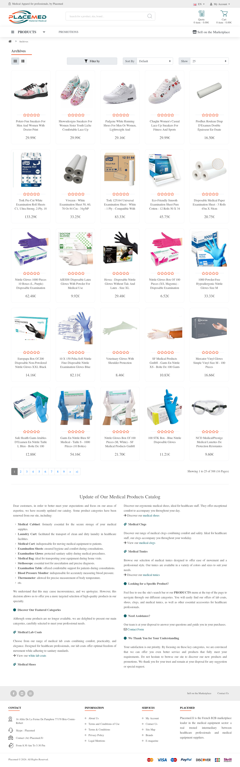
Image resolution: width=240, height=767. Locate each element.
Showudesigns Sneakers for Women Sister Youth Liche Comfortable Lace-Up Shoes (75, 127)
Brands (149, 735)
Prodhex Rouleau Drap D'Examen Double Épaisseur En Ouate (209, 125)
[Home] (10, 41)
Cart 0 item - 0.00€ (224, 21)
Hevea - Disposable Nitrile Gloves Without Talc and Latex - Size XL (120, 283)
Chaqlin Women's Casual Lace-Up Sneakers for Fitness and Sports (165, 125)
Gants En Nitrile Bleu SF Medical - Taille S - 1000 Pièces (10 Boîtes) (75, 442)
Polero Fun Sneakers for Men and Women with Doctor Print (30, 125)
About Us (93, 718)
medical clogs (147, 543)
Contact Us (223, 693)
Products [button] (27, 31)
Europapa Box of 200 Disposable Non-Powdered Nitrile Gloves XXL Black (31, 363)
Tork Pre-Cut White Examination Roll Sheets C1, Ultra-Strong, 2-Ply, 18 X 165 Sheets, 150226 (31, 206)
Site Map (150, 729)
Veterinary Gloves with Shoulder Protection (120, 361)
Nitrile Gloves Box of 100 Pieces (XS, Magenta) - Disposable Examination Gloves (164, 285)
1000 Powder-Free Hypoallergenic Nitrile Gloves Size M (209, 283)
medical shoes (151, 515)
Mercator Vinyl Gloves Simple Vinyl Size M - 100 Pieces (209, 363)
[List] (23, 61)
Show (184, 61)
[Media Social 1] (13, 693)
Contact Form (136, 629)
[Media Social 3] (30, 693)
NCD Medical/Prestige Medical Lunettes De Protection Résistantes (209, 442)
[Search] (149, 16)
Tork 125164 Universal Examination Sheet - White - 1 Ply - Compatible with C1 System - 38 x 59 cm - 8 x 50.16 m (120, 208)
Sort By (129, 61)
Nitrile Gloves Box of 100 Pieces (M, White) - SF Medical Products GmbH (120, 442)
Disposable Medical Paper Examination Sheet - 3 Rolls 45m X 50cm (209, 204)
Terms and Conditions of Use (103, 724)
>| (77, 471)
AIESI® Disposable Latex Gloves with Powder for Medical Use (75, 283)
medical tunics (151, 575)
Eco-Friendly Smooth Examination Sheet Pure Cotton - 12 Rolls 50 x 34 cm (164, 206)
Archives (23, 41)
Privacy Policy (96, 735)
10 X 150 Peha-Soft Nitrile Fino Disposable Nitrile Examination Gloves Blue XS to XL (75, 365)
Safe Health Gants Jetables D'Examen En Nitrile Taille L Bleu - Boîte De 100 (31, 442)
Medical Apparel (21, 3)
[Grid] (15, 61)
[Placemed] (27, 17)
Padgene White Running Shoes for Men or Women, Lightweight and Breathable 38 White (120, 127)
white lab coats (37, 655)
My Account (152, 718)
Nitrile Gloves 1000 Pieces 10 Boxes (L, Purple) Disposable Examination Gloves (30, 285)
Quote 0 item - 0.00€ (201, 21)
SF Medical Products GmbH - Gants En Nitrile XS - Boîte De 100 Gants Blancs (165, 365)
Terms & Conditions (99, 729)
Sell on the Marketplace (213, 32)
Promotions (68, 32)
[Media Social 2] (22, 693)
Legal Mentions (96, 740)
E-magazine (152, 740)
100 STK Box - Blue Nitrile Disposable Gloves (164, 440)
